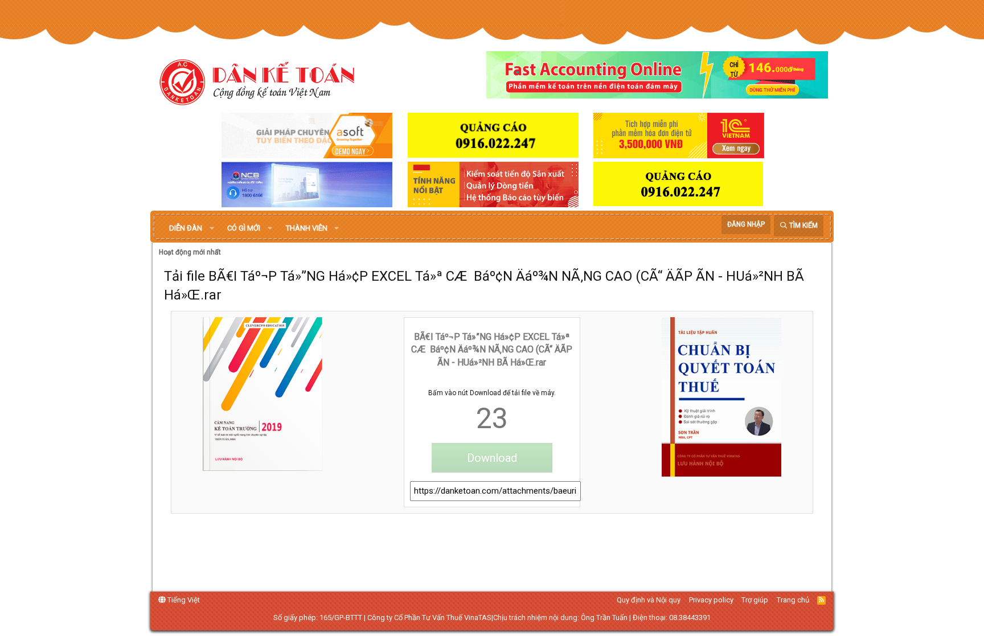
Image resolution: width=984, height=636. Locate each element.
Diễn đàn (185, 228)
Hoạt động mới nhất (190, 252)
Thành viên (306, 228)
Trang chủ (793, 600)
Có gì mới (243, 228)
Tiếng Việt (183, 600)
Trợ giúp (754, 600)
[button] (211, 228)
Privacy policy (711, 600)
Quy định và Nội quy (648, 600)
